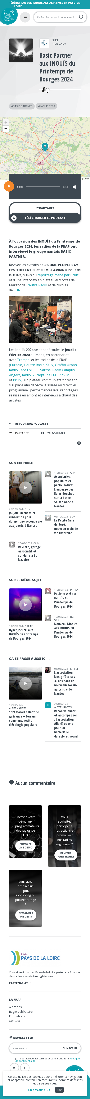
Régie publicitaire (21, 1012)
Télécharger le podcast (45, 218)
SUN (55, 40)
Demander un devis (25, 914)
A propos (15, 1007)
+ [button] (5, 122)
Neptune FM (46, 375)
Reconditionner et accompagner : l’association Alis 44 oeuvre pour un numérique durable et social (66, 724)
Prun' (29, 626)
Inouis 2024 (47, 106)
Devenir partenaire (66, 854)
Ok (59, 1090)
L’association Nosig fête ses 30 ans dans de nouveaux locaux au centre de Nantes (65, 683)
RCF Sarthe (42, 370)
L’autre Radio (36, 285)
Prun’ (17, 380)
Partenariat (19, 983)
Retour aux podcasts (31, 423)
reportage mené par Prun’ (58, 275)
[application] (45, 186)
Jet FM (74, 669)
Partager (46, 208)
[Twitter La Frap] (14, 1067)
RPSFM (64, 375)
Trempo (23, 359)
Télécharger (56, 433)
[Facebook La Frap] (25, 1067)
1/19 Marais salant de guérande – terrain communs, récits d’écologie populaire (24, 718)
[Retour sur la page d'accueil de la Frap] (8, 17)
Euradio (16, 365)
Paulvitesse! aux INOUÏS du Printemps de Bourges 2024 (65, 600)
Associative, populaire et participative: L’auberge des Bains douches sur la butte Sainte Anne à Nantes (64, 491)
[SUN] (44, 46)
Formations (17, 1016)
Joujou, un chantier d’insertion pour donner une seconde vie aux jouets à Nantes (25, 519)
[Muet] (74, 187)
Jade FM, (26, 370)
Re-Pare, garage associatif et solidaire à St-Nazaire (29, 553)
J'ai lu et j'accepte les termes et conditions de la (47, 1059)
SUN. (17, 290)
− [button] (5, 128)
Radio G (28, 375)
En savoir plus (39, 1090)
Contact (14, 1021)
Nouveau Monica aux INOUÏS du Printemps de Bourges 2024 (65, 630)
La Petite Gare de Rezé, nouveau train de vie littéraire (66, 526)
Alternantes (18, 708)
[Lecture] (9, 186)
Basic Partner (22, 106)
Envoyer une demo (25, 845)
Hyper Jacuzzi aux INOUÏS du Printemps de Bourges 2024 (23, 634)
